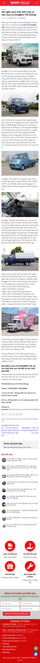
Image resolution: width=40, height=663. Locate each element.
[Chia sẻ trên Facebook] (6, 414)
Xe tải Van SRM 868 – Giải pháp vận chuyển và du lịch (22, 518)
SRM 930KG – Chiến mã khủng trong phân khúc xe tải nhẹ (30, 430)
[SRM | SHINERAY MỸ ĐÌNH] (20, 2)
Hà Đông (22, 18)
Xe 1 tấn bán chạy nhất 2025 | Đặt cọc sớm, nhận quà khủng (21, 497)
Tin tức (3, 9)
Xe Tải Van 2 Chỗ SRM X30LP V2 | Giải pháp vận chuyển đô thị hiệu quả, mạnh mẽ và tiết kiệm (22, 467)
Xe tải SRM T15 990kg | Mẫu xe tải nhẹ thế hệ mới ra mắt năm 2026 (22, 459)
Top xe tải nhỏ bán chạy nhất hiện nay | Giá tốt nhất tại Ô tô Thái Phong (21, 490)
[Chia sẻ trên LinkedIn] (20, 414)
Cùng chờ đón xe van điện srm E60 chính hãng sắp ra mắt (22, 483)
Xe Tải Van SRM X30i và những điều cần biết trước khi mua (21, 525)
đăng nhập (15, 447)
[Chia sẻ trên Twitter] (10, 414)
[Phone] (36, 648)
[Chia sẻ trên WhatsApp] (3, 414)
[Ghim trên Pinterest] (17, 414)
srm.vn (20, 660)
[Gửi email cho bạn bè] (13, 414)
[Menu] (3, 2)
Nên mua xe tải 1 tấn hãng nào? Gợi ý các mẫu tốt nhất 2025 (22, 504)
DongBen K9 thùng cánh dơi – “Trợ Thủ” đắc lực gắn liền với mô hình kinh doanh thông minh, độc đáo (10, 430)
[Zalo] (36, 654)
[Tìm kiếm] (37, 3)
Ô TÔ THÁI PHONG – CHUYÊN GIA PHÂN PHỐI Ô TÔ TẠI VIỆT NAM (22, 511)
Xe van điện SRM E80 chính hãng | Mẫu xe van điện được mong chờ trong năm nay (22, 475)
